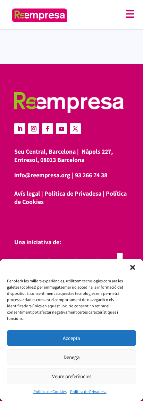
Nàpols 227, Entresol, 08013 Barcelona (63, 155)
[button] (132, 267)
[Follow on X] (75, 128)
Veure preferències (71, 376)
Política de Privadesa (88, 391)
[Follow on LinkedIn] (19, 128)
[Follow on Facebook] (47, 128)
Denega (72, 357)
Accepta (71, 338)
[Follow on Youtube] (61, 128)
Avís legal (27, 193)
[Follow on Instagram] (33, 128)
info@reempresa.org (42, 175)
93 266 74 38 (91, 175)
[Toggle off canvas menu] (104, 14)
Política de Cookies (50, 391)
